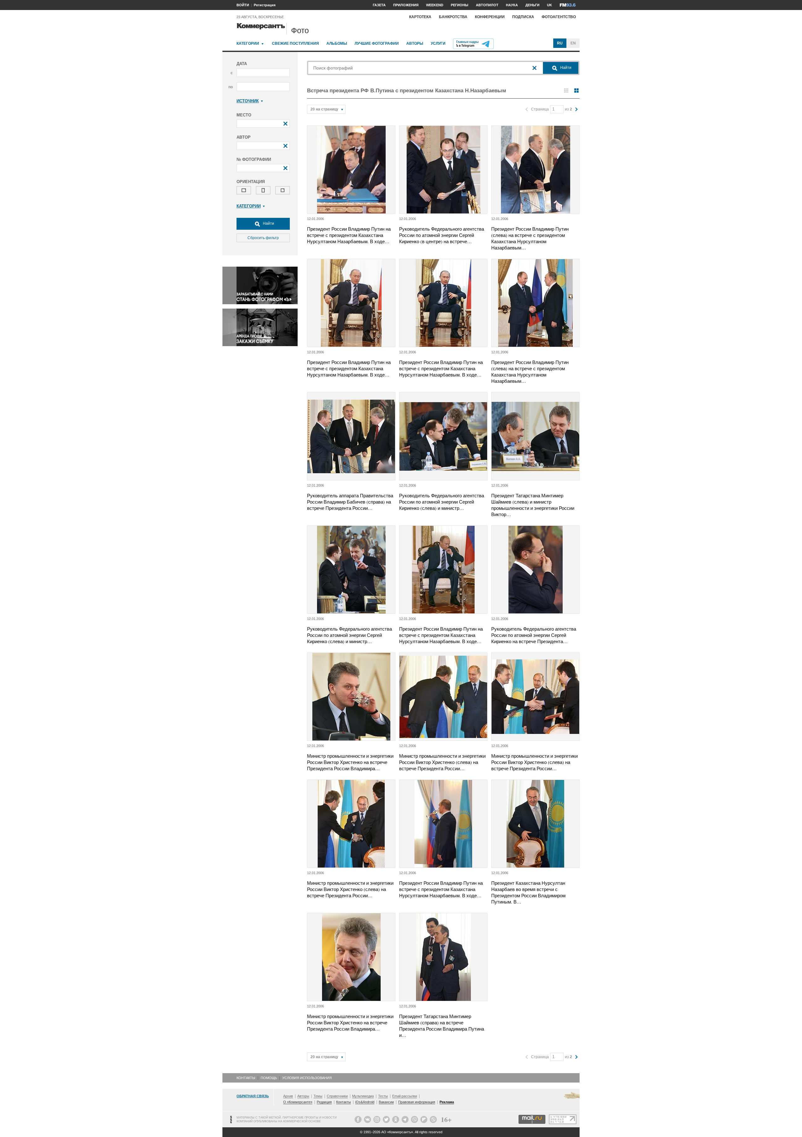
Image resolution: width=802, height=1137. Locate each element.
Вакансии (386, 1102)
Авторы (414, 43)
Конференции (490, 17)
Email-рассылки (404, 1096)
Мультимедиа (363, 1096)
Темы (318, 1096)
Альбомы (336, 43)
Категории (248, 43)
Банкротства (453, 17)
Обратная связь (253, 1096)
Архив (288, 1096)
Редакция (324, 1102)
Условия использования (307, 1078)
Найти (268, 223)
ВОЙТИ (243, 5)
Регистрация (264, 5)
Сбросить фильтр (263, 238)
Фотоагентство (559, 17)
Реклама (447, 1102)
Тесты (383, 1096)
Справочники (337, 1096)
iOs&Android (364, 1102)
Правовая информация (416, 1102)
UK (549, 5)
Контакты (246, 1078)
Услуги (438, 43)
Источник (248, 101)
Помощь (269, 1078)
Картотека (420, 17)
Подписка (523, 17)
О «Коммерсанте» (297, 1102)
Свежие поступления (295, 43)
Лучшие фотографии (377, 43)
